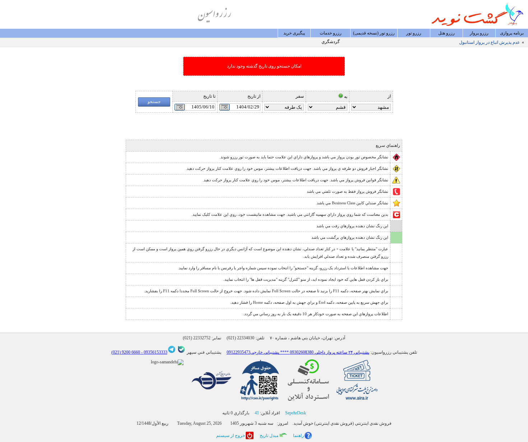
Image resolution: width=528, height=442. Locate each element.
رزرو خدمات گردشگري (331, 34)
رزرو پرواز (479, 33)
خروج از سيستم (230, 435)
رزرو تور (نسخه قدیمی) (374, 33)
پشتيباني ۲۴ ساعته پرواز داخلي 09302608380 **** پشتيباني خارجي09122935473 (298, 352)
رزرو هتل (446, 33)
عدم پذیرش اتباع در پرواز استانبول (489, 42)
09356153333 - (153, 352)
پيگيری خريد (294, 33)
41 (257, 412)
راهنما (298, 435)
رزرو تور (413, 33)
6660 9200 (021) (125, 352)
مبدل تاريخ (269, 435)
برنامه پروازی (512, 33)
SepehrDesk (295, 412)
